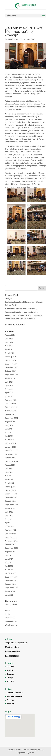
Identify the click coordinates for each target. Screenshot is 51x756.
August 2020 (10, 591)
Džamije (10, 678)
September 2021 (11, 548)
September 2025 (11, 375)
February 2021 (10, 573)
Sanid (9, 39)
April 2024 (9, 436)
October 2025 (10, 371)
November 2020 (11, 580)
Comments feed (11, 621)
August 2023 (10, 465)
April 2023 (9, 479)
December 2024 (11, 407)
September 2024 (11, 418)
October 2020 (10, 584)
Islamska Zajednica (14, 696)
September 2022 (11, 505)
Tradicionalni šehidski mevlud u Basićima (21, 309)
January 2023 (10, 490)
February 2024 (10, 443)
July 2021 (9, 555)
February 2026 (10, 357)
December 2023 (11, 451)
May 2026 (8, 346)
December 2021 (11, 537)
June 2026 (9, 342)
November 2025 (11, 367)
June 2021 (9, 559)
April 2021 (9, 566)
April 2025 (9, 393)
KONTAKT (10, 681)
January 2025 (10, 404)
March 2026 (9, 353)
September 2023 (11, 461)
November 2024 (11, 411)
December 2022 (11, 494)
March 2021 (9, 570)
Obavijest (8, 299)
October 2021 (10, 544)
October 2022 (10, 501)
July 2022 (9, 512)
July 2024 (9, 425)
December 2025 (11, 364)
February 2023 (10, 487)
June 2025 (9, 385)
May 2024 (8, 432)
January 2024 (10, 447)
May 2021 (8, 562)
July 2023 (9, 469)
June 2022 (9, 516)
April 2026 (9, 349)
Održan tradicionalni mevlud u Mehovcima (21, 312)
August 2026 (10, 335)
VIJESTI (10, 670)
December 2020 (11, 577)
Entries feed (9, 618)
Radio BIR (10, 704)
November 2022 (11, 497)
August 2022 (10, 508)
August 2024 (10, 422)
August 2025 (10, 378)
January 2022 (10, 534)
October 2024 (10, 414)
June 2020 (9, 595)
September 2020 (11, 588)
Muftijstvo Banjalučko (15, 693)
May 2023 (8, 476)
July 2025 (9, 382)
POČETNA (10, 667)
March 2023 (9, 483)
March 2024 (9, 440)
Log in (7, 614)
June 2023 (9, 472)
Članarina (10, 674)
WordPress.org (11, 625)
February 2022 (10, 530)
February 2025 (10, 400)
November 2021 (11, 541)
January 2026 (10, 360)
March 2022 (9, 526)
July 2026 (9, 339)
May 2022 (8, 519)
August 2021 (10, 552)
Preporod (10, 700)
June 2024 (9, 429)
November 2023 (11, 454)
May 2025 (8, 389)
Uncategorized (29, 39)
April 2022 (9, 523)
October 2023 (10, 458)
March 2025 (9, 396)
